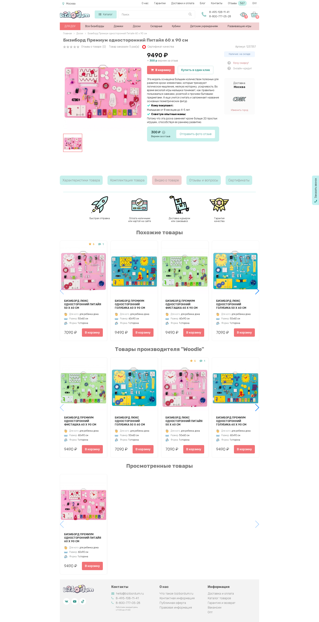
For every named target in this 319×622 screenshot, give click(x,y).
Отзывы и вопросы (203, 180)
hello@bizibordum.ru (130, 593)
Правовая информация (176, 607)
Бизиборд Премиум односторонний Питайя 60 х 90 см (82, 538)
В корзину (163, 70)
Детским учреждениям (204, 26)
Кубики (176, 26)
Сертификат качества (161, 46)
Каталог (107, 14)
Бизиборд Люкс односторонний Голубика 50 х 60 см (231, 304)
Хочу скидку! (241, 63)
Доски (137, 26)
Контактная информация (177, 598)
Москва (70, 3)
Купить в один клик (195, 70)
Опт (254, 3)
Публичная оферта (173, 602)
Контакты (216, 3)
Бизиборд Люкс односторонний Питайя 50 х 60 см (82, 304)
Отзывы (236, 3)
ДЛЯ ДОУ (70, 26)
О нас (145, 3)
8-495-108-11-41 (219, 12)
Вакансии (214, 607)
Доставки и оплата (182, 3)
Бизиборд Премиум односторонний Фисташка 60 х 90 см (181, 304)
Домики (118, 26)
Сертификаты (239, 180)
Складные (156, 26)
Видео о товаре (167, 180)
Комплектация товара (127, 180)
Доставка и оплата (221, 593)
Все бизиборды (94, 26)
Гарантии (160, 3)
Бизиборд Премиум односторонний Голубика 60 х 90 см (130, 304)
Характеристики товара (81, 180)
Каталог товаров (219, 598)
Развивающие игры (239, 26)
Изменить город (239, 110)
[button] (257, 290)
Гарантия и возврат (221, 602)
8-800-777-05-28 (220, 16)
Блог (202, 3)
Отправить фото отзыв (196, 134)
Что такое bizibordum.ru (176, 593)
